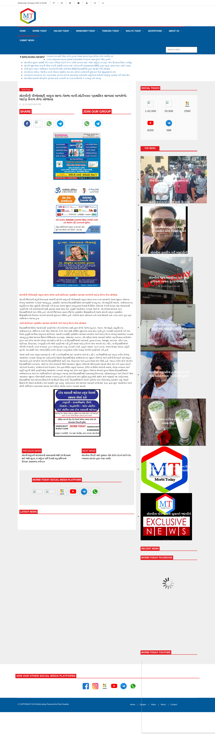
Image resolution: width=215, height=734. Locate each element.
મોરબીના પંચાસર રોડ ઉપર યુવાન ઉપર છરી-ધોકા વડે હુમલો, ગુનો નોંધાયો (169, 468)
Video (153, 704)
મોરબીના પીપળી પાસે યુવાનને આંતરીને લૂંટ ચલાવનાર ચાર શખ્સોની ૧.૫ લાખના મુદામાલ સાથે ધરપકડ (169, 517)
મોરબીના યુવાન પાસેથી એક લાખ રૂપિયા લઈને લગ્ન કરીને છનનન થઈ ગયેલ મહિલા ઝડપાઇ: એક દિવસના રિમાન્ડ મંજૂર (78, 62)
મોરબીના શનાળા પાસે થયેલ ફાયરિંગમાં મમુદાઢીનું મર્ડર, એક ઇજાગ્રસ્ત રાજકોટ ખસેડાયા (169, 328)
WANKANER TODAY (85, 31)
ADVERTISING (155, 31)
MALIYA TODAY (133, 31)
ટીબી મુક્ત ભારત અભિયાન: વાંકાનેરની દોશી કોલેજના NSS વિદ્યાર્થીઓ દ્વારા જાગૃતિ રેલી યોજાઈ (67, 68)
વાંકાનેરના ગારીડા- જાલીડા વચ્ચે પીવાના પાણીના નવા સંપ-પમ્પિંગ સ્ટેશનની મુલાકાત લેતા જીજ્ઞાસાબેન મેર (70, 71)
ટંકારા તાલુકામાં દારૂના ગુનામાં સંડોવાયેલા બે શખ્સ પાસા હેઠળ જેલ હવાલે (78, 59)
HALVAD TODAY (61, 31)
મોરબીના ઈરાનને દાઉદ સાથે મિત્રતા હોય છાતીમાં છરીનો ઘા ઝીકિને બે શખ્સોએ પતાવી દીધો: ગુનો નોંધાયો (169, 205)
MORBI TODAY (40, 31)
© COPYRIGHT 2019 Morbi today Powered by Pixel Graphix (43, 704)
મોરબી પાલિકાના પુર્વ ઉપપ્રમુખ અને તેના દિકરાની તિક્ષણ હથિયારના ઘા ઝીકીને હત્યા (169, 180)
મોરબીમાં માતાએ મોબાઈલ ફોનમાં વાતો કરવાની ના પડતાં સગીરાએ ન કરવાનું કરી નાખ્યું (62, 78)
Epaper (143, 704)
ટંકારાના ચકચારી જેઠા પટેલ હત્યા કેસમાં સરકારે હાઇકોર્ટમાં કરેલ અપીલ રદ (80, 56)
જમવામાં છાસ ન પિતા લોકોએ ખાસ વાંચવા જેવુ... (169, 421)
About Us (174, 31)
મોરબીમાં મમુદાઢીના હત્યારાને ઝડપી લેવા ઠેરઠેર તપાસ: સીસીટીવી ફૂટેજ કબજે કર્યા (169, 376)
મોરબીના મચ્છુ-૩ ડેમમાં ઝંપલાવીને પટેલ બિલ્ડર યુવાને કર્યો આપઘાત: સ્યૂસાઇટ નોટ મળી (169, 231)
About (163, 704)
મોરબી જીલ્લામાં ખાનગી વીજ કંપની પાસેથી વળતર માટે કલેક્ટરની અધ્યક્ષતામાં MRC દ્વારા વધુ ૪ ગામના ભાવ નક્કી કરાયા (77, 65)
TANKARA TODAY (110, 31)
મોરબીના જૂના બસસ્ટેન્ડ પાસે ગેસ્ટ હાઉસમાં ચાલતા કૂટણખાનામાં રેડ (169, 279)
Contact (173, 704)
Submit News (27, 40)
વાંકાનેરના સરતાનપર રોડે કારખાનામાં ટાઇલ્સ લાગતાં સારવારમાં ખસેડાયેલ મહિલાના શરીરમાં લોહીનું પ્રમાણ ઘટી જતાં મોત (77, 75)
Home (23, 31)
